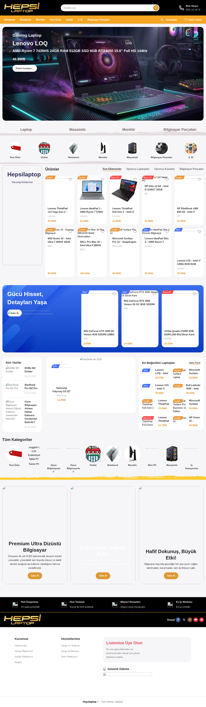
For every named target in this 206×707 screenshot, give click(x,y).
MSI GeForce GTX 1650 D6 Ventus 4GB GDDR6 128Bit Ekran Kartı (99, 334)
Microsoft (117, 246)
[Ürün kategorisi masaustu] (132, 151)
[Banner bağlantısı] (34, 535)
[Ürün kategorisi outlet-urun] (44, 151)
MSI (50, 246)
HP (146, 194)
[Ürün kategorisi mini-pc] (152, 457)
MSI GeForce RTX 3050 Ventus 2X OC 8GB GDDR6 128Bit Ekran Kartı (139, 304)
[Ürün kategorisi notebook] (74, 151)
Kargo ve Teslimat (70, 645)
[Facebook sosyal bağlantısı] (178, 619)
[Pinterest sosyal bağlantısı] (201, 619)
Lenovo (51, 216)
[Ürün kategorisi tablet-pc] (34, 456)
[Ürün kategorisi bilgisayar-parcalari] (162, 151)
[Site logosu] (21, 7)
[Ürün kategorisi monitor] (103, 151)
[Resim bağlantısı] (22, 619)
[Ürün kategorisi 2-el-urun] (191, 151)
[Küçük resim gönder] (14, 372)
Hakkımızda (21, 645)
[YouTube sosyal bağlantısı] (195, 619)
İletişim (18, 662)
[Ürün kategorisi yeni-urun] (15, 151)
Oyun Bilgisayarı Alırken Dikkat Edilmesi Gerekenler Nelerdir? (31, 412)
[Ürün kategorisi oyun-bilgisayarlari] (73, 460)
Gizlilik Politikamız (24, 656)
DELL (83, 249)
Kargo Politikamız (70, 651)
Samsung (61, 395)
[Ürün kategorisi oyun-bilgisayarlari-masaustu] (53, 460)
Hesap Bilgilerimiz (24, 651)
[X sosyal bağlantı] (184, 619)
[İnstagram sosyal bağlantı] (189, 619)
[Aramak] (156, 8)
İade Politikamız (69, 656)
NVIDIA (168, 338)
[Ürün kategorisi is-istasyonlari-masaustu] (191, 459)
